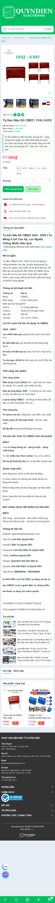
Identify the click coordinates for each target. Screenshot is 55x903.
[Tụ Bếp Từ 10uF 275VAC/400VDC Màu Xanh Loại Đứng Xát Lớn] (40, 701)
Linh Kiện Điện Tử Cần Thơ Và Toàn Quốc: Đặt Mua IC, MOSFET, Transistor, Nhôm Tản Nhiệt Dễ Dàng (33, 650)
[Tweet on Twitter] (22, 115)
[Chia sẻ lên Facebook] (15, 115)
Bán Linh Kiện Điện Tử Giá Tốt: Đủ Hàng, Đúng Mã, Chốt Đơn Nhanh (34, 623)
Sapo (33, 829)
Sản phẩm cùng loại (14, 683)
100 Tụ (31, 168)
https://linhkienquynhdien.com (25, 534)
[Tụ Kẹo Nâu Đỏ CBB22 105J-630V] (14, 701)
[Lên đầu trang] (51, 891)
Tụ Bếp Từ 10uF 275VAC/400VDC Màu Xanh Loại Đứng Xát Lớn (40, 716)
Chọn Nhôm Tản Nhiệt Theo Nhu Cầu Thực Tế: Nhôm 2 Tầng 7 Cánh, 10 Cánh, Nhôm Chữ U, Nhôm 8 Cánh (34, 632)
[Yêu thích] (16, 899)
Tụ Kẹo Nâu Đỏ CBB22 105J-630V (12, 716)
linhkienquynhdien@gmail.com (13, 763)
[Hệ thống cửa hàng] (27, 900)
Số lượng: (7, 181)
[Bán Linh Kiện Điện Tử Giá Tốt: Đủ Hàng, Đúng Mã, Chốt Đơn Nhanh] (9, 624)
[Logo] (27, 835)
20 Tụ (44, 168)
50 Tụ (19, 174)
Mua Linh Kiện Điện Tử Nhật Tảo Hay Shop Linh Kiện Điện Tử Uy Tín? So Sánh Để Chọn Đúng (34, 659)
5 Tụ (18, 168)
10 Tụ (24, 168)
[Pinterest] (18, 115)
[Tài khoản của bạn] (38, 899)
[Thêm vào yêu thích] (49, 93)
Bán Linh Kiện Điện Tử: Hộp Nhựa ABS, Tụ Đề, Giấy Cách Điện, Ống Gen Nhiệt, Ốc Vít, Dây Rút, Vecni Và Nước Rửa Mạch (34, 641)
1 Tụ (38, 168)
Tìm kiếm (48, 29)
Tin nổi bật (8, 616)
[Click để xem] (27, 71)
